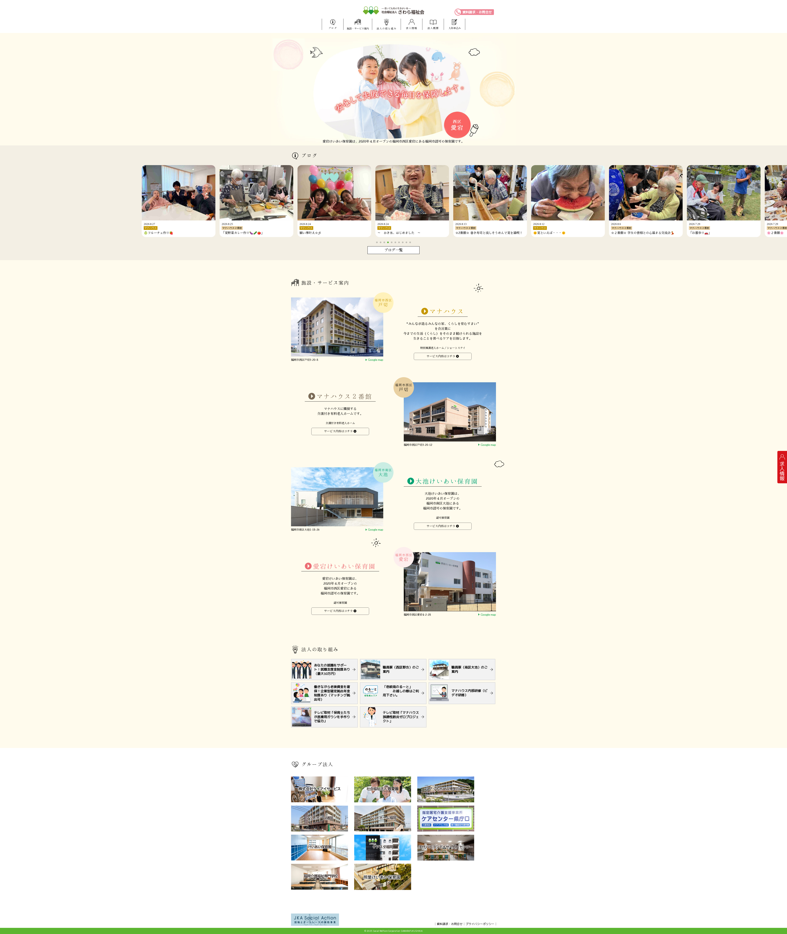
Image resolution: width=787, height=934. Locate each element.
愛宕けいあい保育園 (344, 566)
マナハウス (446, 311)
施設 (358, 28)
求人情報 (411, 28)
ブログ (332, 28)
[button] (377, 242)
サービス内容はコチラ (440, 356)
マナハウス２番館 (344, 396)
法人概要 (433, 28)
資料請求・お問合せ (477, 12)
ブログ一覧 (393, 250)
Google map (375, 359)
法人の (386, 28)
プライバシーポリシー (480, 924)
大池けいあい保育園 (446, 481)
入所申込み (454, 28)
